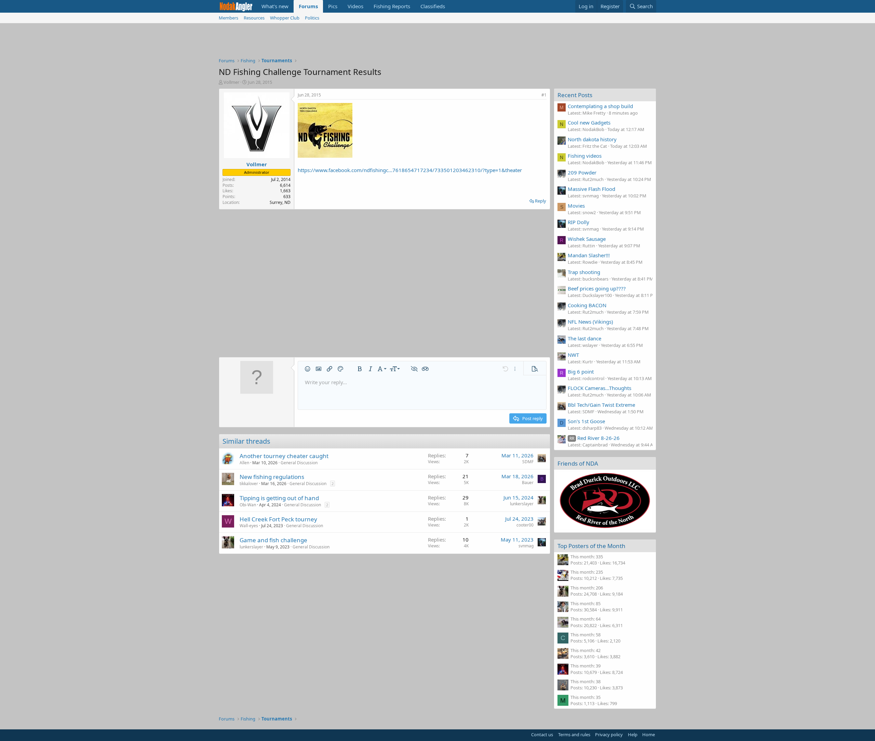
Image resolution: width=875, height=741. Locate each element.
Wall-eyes (249, 526)
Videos (355, 6)
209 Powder (582, 172)
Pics (332, 6)
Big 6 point (581, 371)
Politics (312, 18)
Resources (254, 18)
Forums (308, 6)
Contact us (542, 734)
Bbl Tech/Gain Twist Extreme (601, 404)
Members (228, 18)
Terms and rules (574, 734)
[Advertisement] (437, 42)
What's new (274, 6)
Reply (540, 201)
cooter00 (525, 525)
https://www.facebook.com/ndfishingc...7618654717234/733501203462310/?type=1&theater (410, 170)
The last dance (584, 338)
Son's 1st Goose (586, 421)
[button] (307, 368)
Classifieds (432, 6)
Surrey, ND (280, 202)
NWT (573, 354)
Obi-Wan (248, 505)
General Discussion (299, 463)
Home (648, 734)
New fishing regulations (272, 477)
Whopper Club (284, 18)
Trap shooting (584, 272)
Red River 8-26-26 (594, 437)
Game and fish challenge (273, 540)
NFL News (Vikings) (590, 321)
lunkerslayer (522, 504)
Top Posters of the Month (591, 546)
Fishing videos (585, 155)
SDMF (528, 462)
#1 (544, 95)
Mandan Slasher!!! (589, 255)
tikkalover (249, 483)
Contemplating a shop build (600, 106)
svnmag (526, 546)
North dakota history (592, 139)
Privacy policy (609, 734)
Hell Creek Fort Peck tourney (278, 519)
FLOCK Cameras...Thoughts (599, 388)
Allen (244, 463)
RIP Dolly (578, 222)
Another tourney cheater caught (284, 456)
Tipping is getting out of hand (279, 498)
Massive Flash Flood (591, 188)
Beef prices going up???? (597, 288)
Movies (576, 205)
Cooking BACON (587, 305)
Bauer (528, 482)
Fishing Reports (392, 6)
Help (632, 734)
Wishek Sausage (587, 238)
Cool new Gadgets (589, 122)
